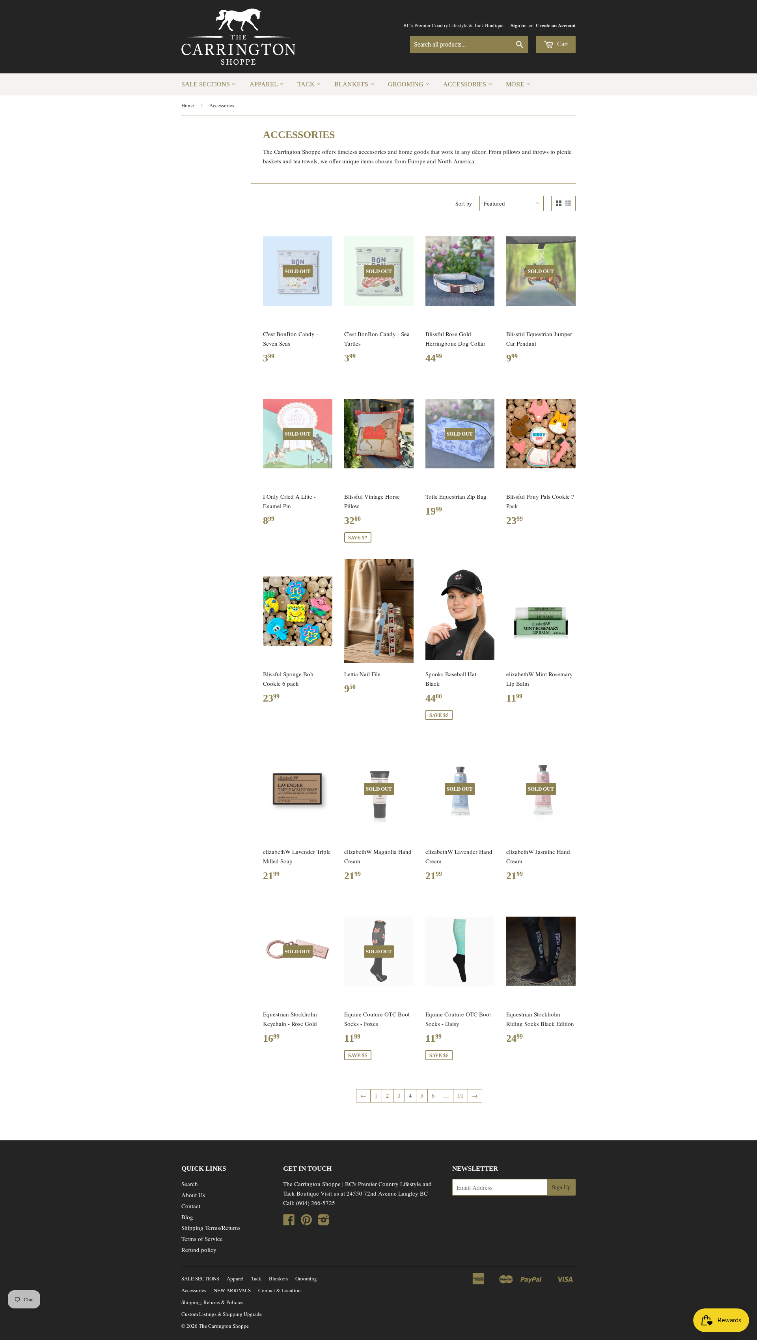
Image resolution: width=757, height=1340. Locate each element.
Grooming (406, 84)
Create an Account (556, 25)
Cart (562, 44)
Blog (187, 1217)
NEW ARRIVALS (232, 1290)
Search (189, 1184)
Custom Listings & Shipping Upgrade (221, 1314)
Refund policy (198, 1250)
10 (460, 1095)
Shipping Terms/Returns (211, 1227)
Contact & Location (279, 1290)
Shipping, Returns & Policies (212, 1302)
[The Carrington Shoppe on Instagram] (324, 1222)
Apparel (264, 84)
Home (187, 105)
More (516, 84)
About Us (193, 1195)
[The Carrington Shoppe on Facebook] (289, 1222)
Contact (190, 1206)
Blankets (352, 84)
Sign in (518, 25)
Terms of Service (202, 1239)
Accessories (465, 84)
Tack (306, 84)
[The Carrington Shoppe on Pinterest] (306, 1222)
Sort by (463, 203)
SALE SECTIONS (206, 84)
